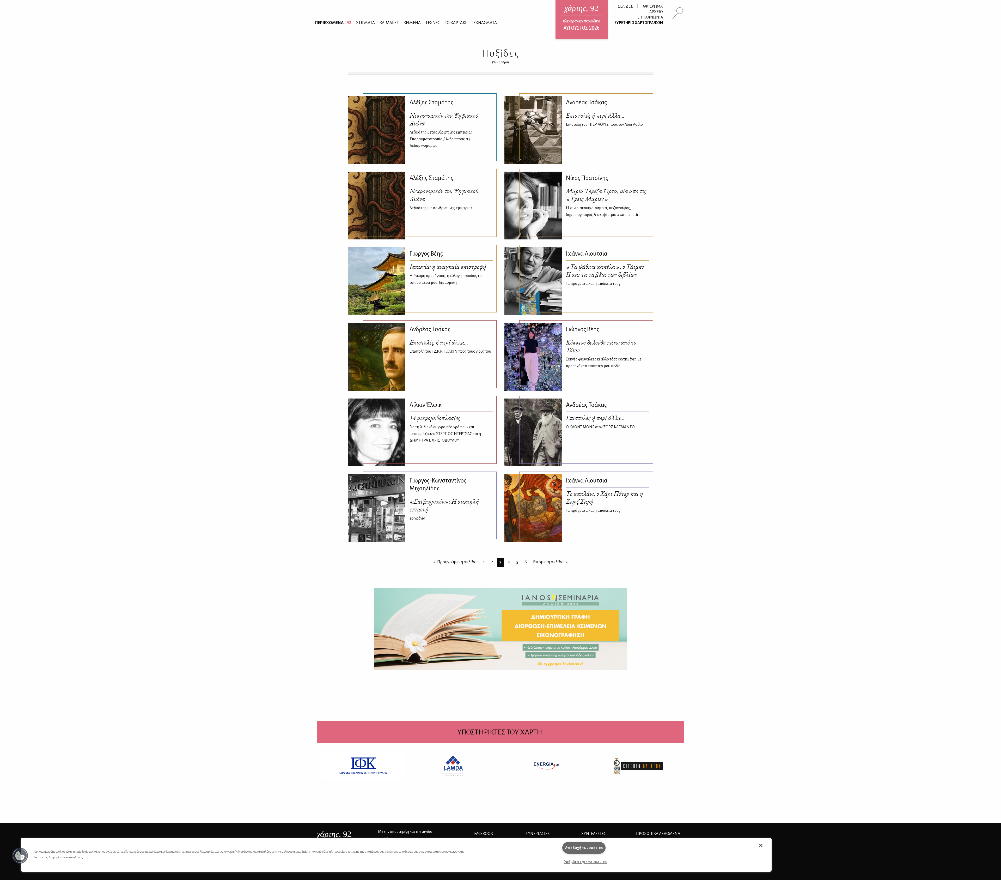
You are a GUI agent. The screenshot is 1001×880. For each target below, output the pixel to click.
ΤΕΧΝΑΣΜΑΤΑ (484, 22)
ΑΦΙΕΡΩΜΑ (653, 6)
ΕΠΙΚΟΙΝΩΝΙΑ (650, 17)
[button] (20, 855)
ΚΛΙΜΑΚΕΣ (389, 22)
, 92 (334, 834)
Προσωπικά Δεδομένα (658, 833)
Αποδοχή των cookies (584, 848)
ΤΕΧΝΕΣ (432, 22)
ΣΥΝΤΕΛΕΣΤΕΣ (593, 833)
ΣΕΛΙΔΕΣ (625, 6)
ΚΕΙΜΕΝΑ (412, 22)
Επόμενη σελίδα (548, 562)
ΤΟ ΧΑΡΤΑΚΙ (455, 22)
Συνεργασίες (538, 833)
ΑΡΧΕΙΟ (656, 12)
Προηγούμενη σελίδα (457, 562)
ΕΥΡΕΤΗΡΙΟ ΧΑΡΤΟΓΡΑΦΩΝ (638, 23)
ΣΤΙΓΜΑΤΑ (365, 22)
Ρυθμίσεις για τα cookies (585, 862)
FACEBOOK (483, 833)
